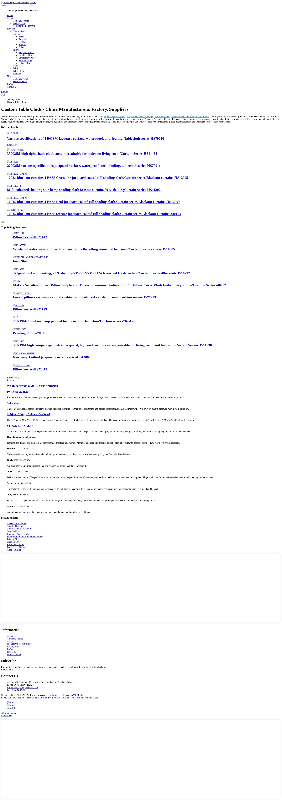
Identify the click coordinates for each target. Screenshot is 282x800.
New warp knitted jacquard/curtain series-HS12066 (51, 357)
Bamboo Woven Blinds (18, 534)
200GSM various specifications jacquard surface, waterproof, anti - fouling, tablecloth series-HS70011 (84, 166)
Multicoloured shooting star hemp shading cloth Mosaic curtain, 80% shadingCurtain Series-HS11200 (84, 190)
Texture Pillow (25, 60)
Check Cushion (14, 550)
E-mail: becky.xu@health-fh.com (22, 687)
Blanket (16, 65)
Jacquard (23, 39)
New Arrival (19, 31)
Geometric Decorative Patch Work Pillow (190, 116)
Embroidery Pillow (27, 57)
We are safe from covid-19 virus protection (32, 385)
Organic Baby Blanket (114, 116)
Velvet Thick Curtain (16, 523)
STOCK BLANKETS (20, 425)
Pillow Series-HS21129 (30, 309)
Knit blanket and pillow (21, 437)
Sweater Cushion (15, 526)
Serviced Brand (20, 81)
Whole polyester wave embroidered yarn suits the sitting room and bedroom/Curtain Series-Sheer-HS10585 (94, 249)
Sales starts (13, 403)
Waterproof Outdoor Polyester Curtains (25, 536)
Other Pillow (25, 63)
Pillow (16, 50)
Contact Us (12, 87)
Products (11, 28)
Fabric (16, 68)
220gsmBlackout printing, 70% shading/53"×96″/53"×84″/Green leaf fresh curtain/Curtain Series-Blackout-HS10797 (101, 273)
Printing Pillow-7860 (28, 333)
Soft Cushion (13, 531)
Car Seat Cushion (15, 697)
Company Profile (21, 21)
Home (10, 15)
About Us (11, 18)
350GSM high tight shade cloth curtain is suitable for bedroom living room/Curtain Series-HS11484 (82, 154)
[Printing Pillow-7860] (19, 329)
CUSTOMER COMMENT (26, 26)
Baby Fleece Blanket (16, 547)
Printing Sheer (13, 539)
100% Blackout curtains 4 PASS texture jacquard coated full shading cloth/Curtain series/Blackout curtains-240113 (94, 214)
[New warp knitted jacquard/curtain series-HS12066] (24, 353)
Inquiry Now (7, 669)
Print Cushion (77, 697)
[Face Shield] (30, 257)
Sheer (21, 36)
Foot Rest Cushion (60, 697)
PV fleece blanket (17, 391)
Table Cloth (18, 71)
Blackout (23, 42)
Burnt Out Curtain (15, 544)
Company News (20, 79)
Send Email (6, 715)
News (9, 76)
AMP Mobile (77, 695)
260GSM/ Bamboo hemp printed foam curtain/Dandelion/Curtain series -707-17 (73, 321)
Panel (3, 697)
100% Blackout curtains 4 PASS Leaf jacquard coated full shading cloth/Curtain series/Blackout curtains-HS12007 (93, 202)
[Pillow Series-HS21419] (21, 365)
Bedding (17, 73)
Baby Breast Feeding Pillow (140, 116)
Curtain (16, 34)
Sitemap (65, 695)
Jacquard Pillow (26, 52)
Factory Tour (19, 23)
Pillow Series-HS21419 (30, 369)
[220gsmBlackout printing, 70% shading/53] (18, 269)
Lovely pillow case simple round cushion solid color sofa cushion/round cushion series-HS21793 (84, 297)
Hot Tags (11, 652)
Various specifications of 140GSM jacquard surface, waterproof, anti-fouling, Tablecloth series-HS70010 (85, 138)
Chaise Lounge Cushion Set (20, 528)
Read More (12, 144)
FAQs (10, 84)
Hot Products (54, 695)
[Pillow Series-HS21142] (18, 233)
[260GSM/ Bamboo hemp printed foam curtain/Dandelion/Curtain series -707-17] (15, 317)
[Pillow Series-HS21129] (18, 305)
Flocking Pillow (162, 116)
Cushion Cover (14, 542)
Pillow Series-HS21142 (30, 237)
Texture (22, 44)
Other (21, 47)
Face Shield (21, 261)
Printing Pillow (26, 55)
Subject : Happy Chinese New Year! (28, 414)
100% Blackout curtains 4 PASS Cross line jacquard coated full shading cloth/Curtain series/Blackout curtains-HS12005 (97, 178)
